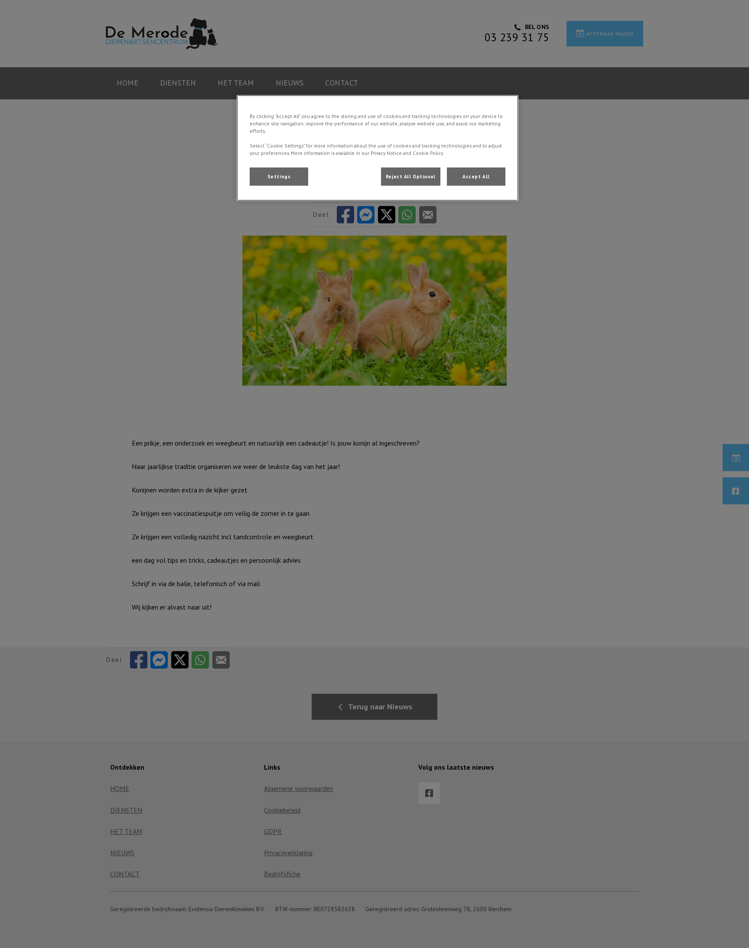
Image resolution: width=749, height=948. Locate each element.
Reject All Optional (411, 176)
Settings (279, 176)
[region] (377, 148)
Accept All (476, 176)
